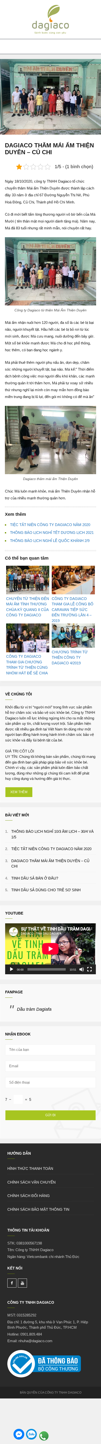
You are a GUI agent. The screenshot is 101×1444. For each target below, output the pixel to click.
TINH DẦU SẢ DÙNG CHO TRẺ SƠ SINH (46, 890)
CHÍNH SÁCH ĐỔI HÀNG (28, 1196)
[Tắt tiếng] (81, 969)
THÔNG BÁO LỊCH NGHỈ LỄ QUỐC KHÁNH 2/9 (49, 541)
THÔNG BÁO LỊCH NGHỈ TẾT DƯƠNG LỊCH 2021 (52, 532)
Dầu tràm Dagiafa (34, 1009)
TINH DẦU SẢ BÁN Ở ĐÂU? (34, 878)
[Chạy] (11, 969)
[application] (50, 948)
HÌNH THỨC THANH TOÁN (30, 1168)
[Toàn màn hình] (89, 969)
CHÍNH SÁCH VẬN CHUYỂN (31, 1182)
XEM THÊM (18, 792)
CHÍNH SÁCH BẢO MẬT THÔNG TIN (38, 1209)
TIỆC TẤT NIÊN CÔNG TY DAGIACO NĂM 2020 (50, 525)
